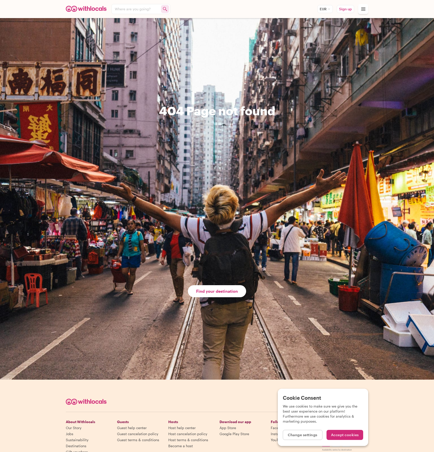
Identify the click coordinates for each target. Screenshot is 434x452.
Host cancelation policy (187, 434)
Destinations (76, 446)
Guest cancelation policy (137, 434)
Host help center (182, 428)
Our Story (73, 428)
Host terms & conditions (188, 440)
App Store (228, 428)
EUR (323, 9)
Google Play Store (234, 434)
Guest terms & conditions (138, 440)
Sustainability (77, 440)
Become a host (180, 446)
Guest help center (132, 428)
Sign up (345, 9)
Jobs (69, 434)
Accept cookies (345, 435)
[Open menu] (363, 9)
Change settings (302, 435)
